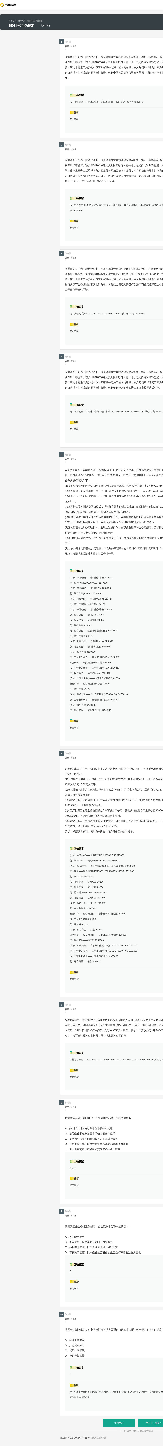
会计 (87, 1438)
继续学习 (118, 1423)
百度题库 (64, 1438)
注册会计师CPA (76, 1438)
